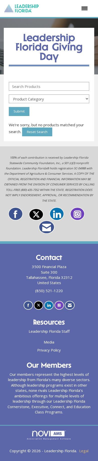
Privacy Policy (49, 350)
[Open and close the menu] (65, 8)
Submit (19, 111)
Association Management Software (49, 439)
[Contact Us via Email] (47, 227)
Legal (83, 450)
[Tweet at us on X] (36, 214)
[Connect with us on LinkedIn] (57, 213)
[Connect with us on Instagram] (77, 213)
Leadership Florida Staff (49, 331)
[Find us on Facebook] (15, 213)
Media (49, 341)
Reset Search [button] (37, 132)
